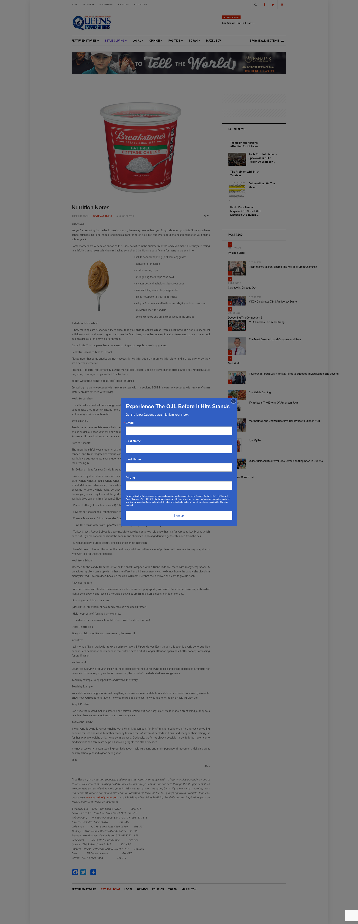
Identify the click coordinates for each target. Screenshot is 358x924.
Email (130, 422)
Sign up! (179, 515)
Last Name (133, 459)
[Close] (233, 401)
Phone (130, 477)
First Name (133, 441)
